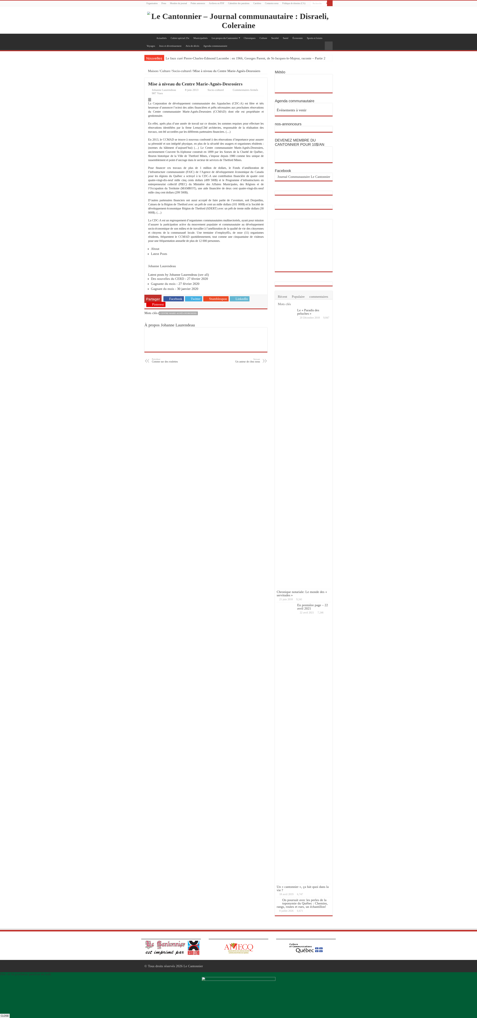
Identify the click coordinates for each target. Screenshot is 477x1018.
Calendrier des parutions (238, 3)
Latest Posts (159, 254)
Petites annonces (198, 3)
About (155, 249)
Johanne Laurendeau (164, 89)
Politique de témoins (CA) (293, 3)
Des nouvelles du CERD (167, 279)
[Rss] (323, 9)
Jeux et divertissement (170, 45)
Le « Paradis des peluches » (308, 311)
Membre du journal (178, 3)
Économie (298, 38)
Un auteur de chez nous (247, 360)
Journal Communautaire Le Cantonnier (303, 177)
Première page (149, 38)
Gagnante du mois (163, 284)
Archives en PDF (216, 3)
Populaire (298, 296)
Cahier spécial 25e (180, 38)
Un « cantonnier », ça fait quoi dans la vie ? (303, 888)
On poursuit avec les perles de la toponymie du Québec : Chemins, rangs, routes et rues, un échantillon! (302, 903)
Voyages (151, 45)
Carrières (257, 3)
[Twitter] (330, 9)
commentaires (318, 296)
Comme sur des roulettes (165, 360)
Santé (285, 38)
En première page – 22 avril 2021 (312, 606)
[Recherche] (330, 3)
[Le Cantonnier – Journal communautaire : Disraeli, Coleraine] (238, 20)
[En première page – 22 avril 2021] (286, 743)
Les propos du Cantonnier (225, 38)
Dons (163, 3)
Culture (263, 38)
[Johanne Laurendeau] (163, 261)
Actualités (161, 38)
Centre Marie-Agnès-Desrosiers (179, 313)
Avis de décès (192, 45)
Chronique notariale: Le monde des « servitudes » (302, 593)
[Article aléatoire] (329, 46)
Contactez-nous (272, 3)
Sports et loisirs (314, 38)
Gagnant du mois (162, 289)
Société (275, 38)
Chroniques (249, 38)
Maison (152, 71)
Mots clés (284, 304)
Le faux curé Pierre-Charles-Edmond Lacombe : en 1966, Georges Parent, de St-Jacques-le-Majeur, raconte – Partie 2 (245, 58)
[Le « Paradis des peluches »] (286, 448)
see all (203, 274)
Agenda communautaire (215, 45)
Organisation (152, 3)
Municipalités (200, 38)
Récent (282, 296)
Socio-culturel (181, 71)
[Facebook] (327, 9)
